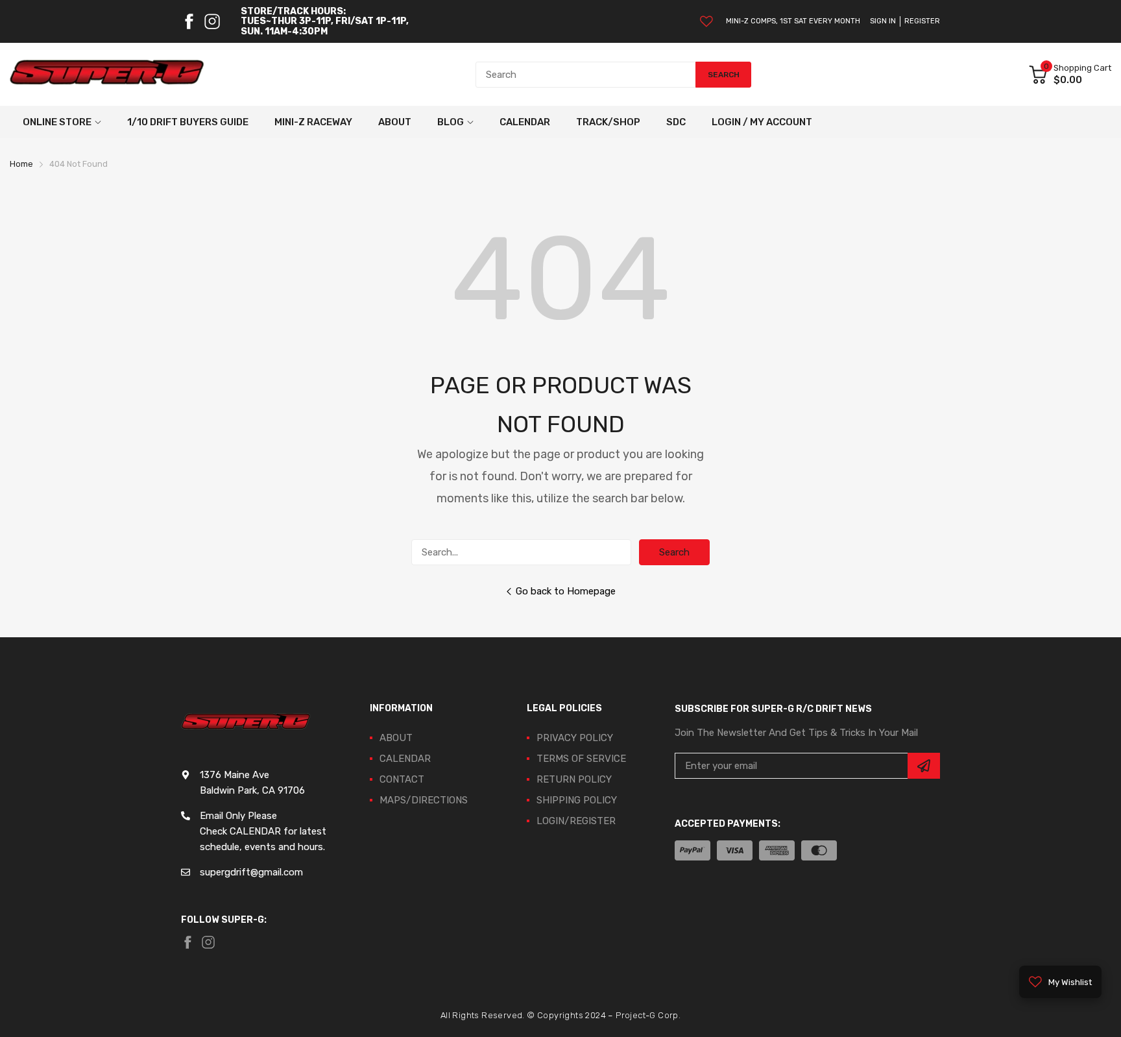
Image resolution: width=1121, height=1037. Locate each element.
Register (922, 21)
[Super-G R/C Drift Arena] (107, 74)
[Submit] (924, 766)
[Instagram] (212, 21)
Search (674, 552)
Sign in (883, 21)
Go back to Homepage (566, 591)
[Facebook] (189, 21)
